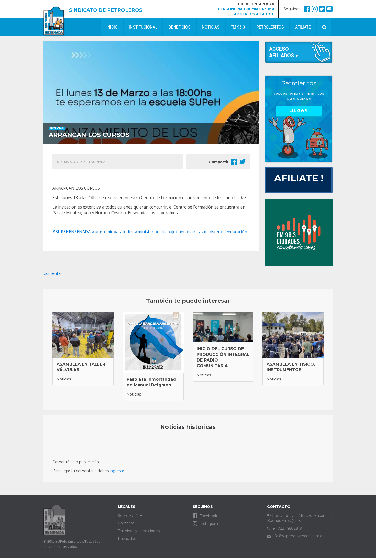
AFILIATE (303, 27)
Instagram (208, 523)
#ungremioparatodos (113, 231)
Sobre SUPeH (130, 515)
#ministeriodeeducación (224, 231)
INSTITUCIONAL (143, 27)
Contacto (126, 523)
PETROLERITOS (270, 27)
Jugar (299, 110)
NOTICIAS (210, 27)
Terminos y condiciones (139, 531)
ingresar (117, 470)
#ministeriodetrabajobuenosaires (167, 231)
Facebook (207, 515)
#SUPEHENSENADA (71, 231)
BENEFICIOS (180, 27)
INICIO (112, 27)
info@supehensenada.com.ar (297, 536)
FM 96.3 (238, 27)
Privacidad (127, 538)
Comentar (52, 273)
